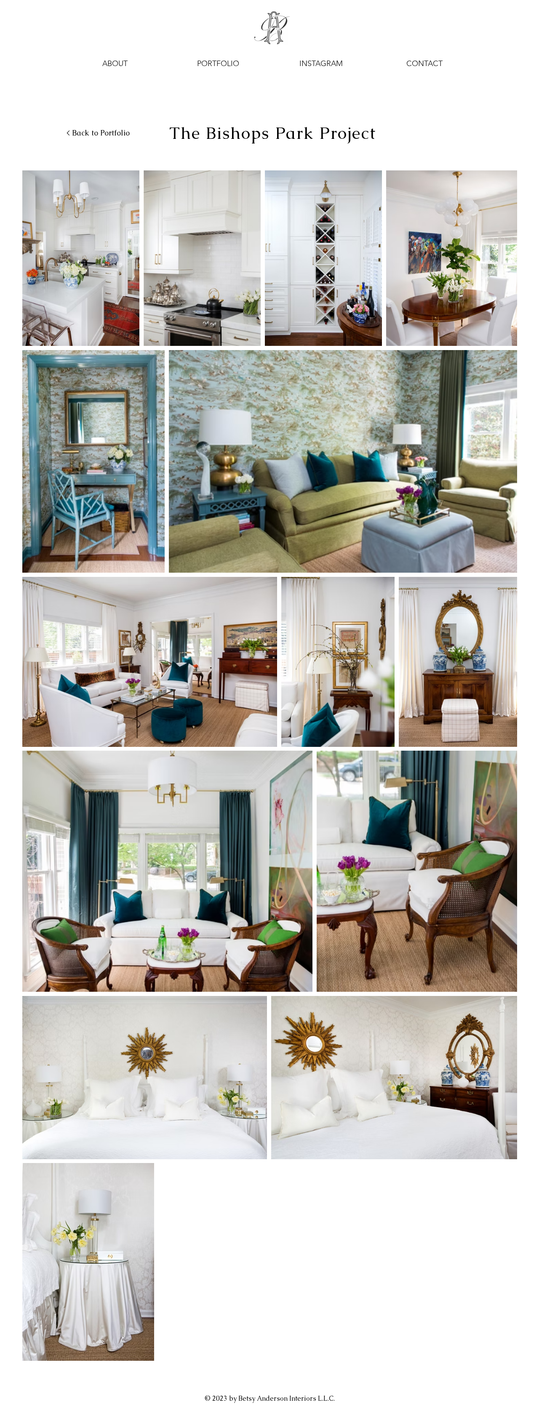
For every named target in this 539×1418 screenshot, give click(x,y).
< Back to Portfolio (98, 133)
